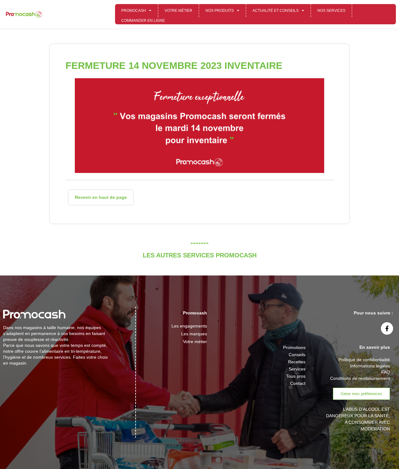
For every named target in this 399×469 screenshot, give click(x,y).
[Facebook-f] (387, 328)
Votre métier (178, 10)
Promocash (133, 10)
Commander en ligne (143, 20)
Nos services (331, 10)
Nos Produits (219, 10)
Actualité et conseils (275, 10)
